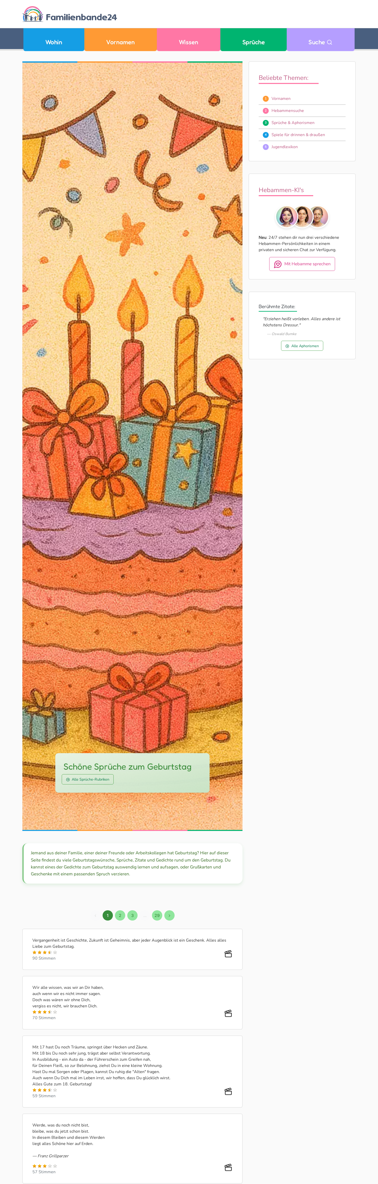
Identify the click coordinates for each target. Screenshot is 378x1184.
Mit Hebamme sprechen (307, 264)
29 (157, 915)
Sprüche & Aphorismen (293, 123)
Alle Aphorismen (305, 345)
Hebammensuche (288, 110)
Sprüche (253, 42)
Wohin (54, 42)
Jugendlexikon (285, 147)
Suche (318, 42)
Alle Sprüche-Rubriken (90, 779)
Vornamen (120, 42)
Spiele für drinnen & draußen (298, 135)
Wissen (189, 42)
